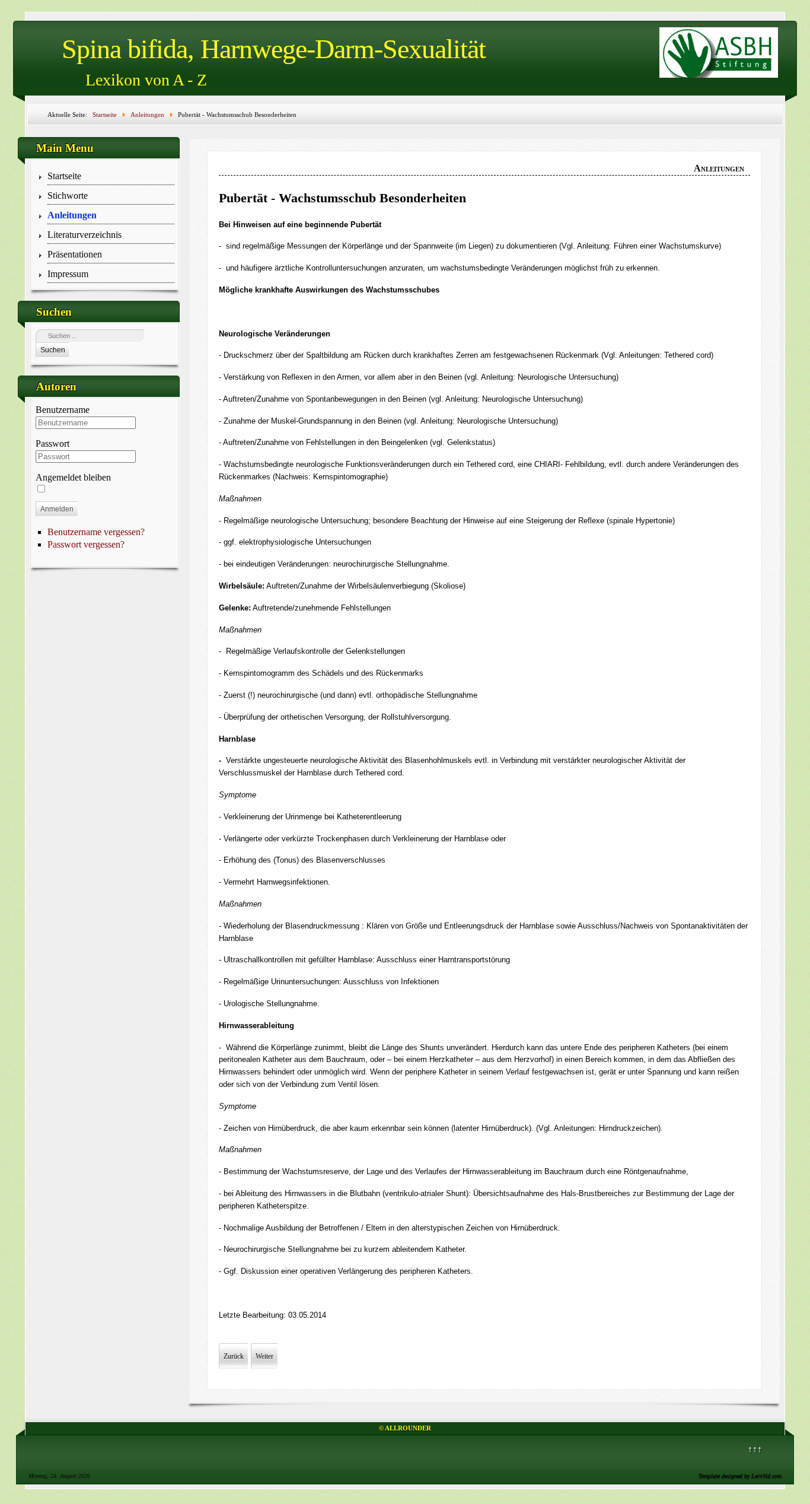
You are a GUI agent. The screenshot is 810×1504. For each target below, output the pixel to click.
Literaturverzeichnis (84, 235)
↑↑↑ (755, 1449)
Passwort (52, 443)
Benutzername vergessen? (96, 532)
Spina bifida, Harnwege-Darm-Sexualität (274, 49)
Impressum (67, 274)
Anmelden (57, 509)
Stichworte (67, 195)
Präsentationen (74, 254)
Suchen (52, 350)
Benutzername (63, 410)
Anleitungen (72, 215)
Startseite (64, 176)
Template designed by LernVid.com (740, 1476)
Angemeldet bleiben (73, 477)
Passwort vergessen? (86, 544)
